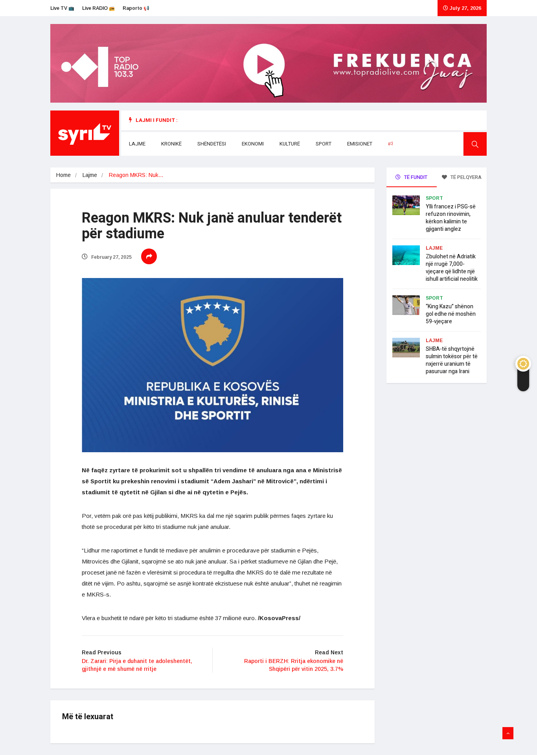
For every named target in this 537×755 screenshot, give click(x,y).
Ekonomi (253, 143)
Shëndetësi (211, 143)
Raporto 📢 (136, 8)
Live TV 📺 (62, 8)
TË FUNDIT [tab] (415, 177)
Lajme (137, 143)
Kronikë (171, 143)
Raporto (406, 143)
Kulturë (290, 143)
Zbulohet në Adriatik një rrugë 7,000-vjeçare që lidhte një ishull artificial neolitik (452, 267)
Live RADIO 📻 (98, 8)
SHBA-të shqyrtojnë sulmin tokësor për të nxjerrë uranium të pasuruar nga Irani (452, 360)
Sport (323, 143)
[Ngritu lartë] (507, 733)
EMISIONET (359, 143)
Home (63, 175)
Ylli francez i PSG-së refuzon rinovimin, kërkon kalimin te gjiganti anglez (451, 218)
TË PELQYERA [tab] (465, 177)
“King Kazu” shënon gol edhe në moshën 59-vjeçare (451, 314)
